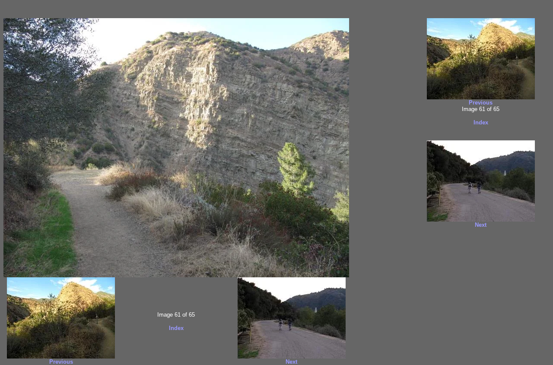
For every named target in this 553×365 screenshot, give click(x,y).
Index (176, 328)
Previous (61, 362)
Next (291, 362)
